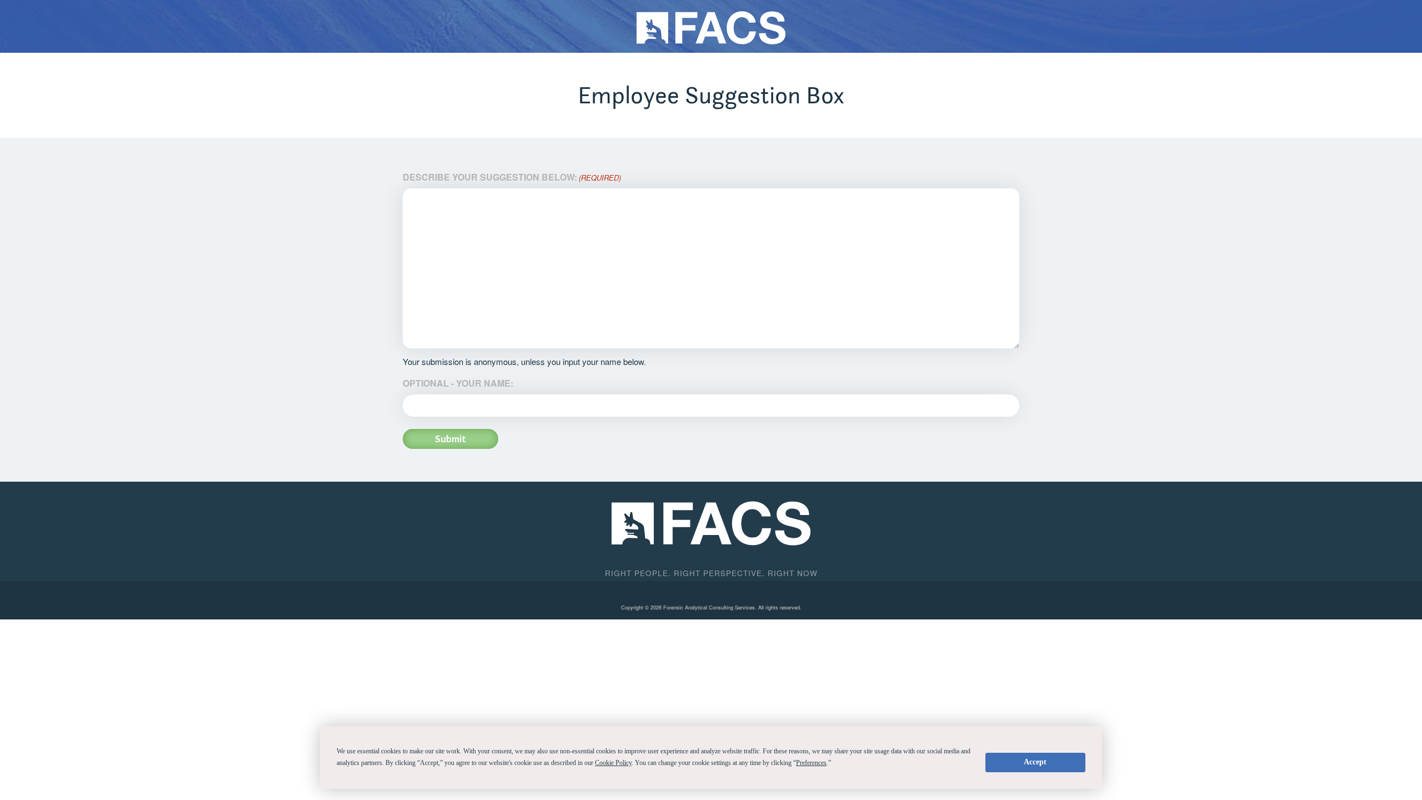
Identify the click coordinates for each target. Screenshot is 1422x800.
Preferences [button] (811, 763)
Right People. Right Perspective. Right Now (711, 572)
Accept (1035, 762)
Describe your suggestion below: (512, 177)
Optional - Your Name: (458, 383)
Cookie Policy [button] (613, 763)
